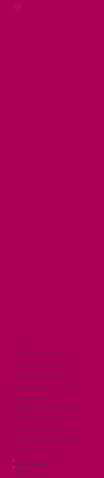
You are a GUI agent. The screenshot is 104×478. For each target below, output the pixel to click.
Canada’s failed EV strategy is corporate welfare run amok (27, 471)
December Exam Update (20, 402)
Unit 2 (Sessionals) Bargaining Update (24, 359)
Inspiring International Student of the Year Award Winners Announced (35, 445)
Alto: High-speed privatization (21, 470)
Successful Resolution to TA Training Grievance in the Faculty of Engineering (36, 434)
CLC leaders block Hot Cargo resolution (23, 469)
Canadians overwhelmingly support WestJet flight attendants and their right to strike (33, 465)
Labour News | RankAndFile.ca (22, 467)
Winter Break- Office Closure (22, 425)
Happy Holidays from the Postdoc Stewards (26, 394)
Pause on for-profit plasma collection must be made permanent (28, 462)
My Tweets (15, 475)
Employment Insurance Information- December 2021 (29, 349)
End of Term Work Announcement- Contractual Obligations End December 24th (37, 413)
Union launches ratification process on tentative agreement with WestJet (30, 464)
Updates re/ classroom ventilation (23, 383)
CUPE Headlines (19, 460)
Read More (15, 356)
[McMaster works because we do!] (17, 10)
